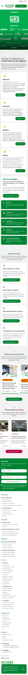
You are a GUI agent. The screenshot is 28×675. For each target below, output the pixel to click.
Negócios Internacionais (8, 576)
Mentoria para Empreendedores (9, 535)
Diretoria (4, 621)
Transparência (6, 624)
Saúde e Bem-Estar (7, 594)
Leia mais (5, 446)
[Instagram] (20, 1)
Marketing (5, 592)
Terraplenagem (6, 582)
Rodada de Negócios (7, 545)
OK (23, 669)
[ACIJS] (9, 6)
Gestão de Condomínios (8, 588)
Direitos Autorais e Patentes (9, 554)
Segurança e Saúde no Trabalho (9, 596)
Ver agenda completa (13, 399)
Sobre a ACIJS (5, 615)
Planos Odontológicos (7, 514)
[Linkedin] (22, 1)
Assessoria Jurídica (6, 499)
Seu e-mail (3, 474)
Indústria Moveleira (7, 572)
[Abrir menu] (2, 6)
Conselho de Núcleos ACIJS (8, 602)
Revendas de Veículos (7, 580)
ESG (3, 628)
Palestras (5, 526)
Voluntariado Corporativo (8, 608)
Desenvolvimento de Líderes (9, 531)
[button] (13, 47)
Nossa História (6, 617)
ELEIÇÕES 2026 (15, 433)
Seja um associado (20, 6)
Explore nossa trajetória (11, 301)
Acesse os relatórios (10, 342)
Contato (4, 638)
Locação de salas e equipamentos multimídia (12, 505)
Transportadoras (6, 583)
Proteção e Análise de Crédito (9, 552)
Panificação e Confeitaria (8, 578)
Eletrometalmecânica (7, 568)
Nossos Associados (7, 619)
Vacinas (4, 516)
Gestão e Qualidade (7, 590)
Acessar (19, 95)
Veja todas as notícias (13, 451)
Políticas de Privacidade (8, 640)
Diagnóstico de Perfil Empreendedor (10, 533)
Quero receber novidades (13, 481)
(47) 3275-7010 (7, 652)
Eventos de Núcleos (7, 380)
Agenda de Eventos (7, 634)
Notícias (4, 636)
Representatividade (7, 623)
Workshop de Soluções (7, 547)
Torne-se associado (10, 196)
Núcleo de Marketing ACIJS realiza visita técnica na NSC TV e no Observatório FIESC (9, 385)
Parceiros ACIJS (6, 626)
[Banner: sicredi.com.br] (14, 30)
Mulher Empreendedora (8, 606)
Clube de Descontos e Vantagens (10, 510)
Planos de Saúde (6, 512)
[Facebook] (24, 1)
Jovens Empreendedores (8, 604)
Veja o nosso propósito (10, 280)
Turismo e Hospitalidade (8, 598)
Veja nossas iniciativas (10, 321)
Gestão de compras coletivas (9, 503)
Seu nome (3, 468)
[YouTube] (26, 1)
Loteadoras (5, 574)
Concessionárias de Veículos (9, 567)
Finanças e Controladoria (8, 570)
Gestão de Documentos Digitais (9, 556)
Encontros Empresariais (8, 544)
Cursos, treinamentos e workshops (10, 524)
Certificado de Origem (7, 501)
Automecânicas (6, 565)
